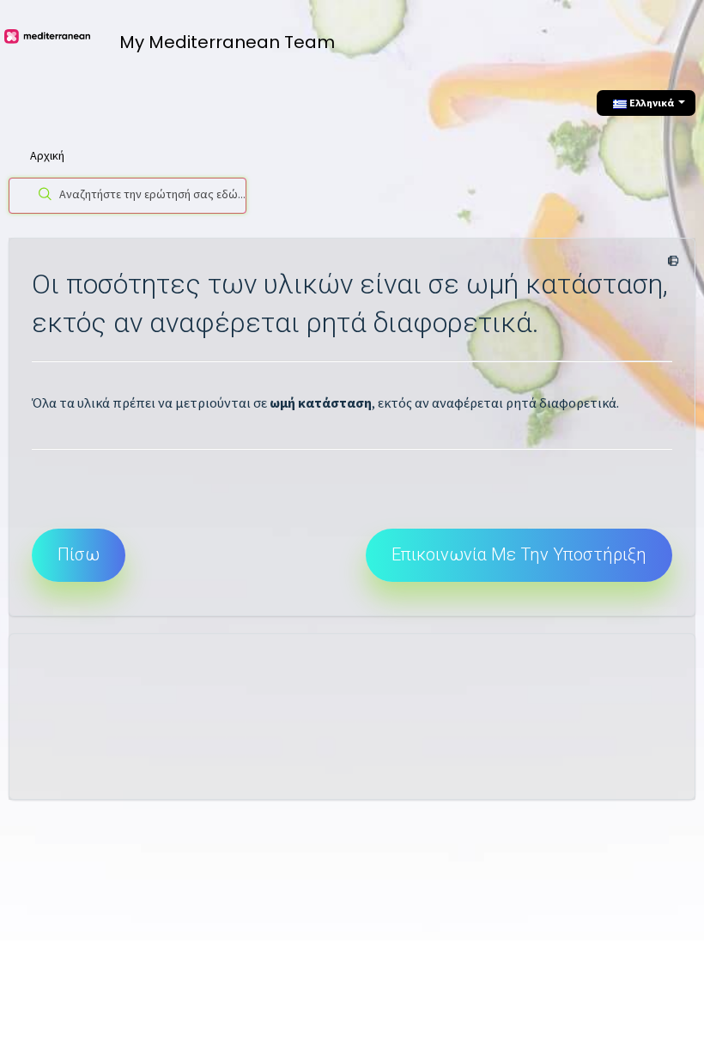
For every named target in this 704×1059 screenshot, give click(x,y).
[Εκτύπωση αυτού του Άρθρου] (670, 261)
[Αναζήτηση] (41, 196)
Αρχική (47, 155)
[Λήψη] (320, 521)
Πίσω (79, 554)
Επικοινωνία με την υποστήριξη (518, 554)
